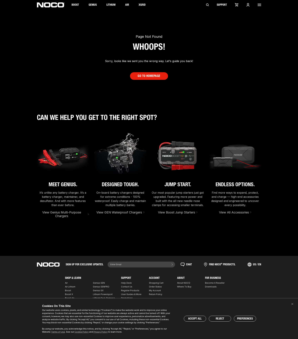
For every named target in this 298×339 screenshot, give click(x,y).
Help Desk (126, 283)
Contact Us (126, 286)
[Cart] (236, 5)
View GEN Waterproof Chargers (119, 212)
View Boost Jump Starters (176, 212)
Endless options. (235, 184)
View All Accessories (234, 212)
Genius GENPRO (101, 286)
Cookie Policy (81, 332)
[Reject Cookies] (292, 304)
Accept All (195, 318)
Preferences (245, 318)
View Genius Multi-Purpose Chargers (61, 214)
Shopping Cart (156, 283)
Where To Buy (184, 286)
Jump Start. (178, 184)
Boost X (69, 294)
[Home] (51, 4)
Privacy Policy (100, 332)
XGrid (142, 4)
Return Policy (155, 294)
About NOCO (183, 283)
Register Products (130, 290)
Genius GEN (99, 283)
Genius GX (98, 290)
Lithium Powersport (103, 294)
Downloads (211, 286)
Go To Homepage (149, 76)
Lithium (111, 4)
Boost (75, 4)
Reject (220, 318)
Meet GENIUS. (63, 184)
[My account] (248, 5)
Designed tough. (120, 184)
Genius (93, 4)
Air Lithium (70, 286)
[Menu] (259, 5)
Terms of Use (58, 332)
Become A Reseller (215, 283)
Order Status (155, 286)
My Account (155, 290)
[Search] (207, 4)
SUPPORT (222, 4)
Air (127, 4)
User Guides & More (131, 294)
